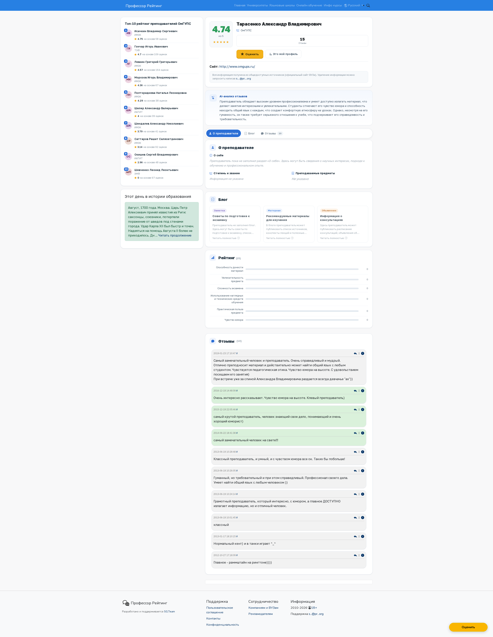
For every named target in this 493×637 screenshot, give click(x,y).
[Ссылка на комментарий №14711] (356, 517)
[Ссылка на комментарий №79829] (356, 432)
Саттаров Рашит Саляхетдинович (158, 139)
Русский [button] (354, 5)
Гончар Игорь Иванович (151, 46)
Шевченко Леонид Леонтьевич (156, 170)
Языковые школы (282, 5)
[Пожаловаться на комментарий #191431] (362, 409)
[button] (368, 5)
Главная (239, 5)
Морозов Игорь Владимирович (156, 77)
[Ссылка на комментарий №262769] (356, 353)
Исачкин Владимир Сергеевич (155, 31)
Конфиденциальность (222, 625)
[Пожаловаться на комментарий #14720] (362, 451)
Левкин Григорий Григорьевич (155, 61)
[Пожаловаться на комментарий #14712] (362, 493)
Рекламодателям (260, 614)
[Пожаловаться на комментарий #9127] (362, 555)
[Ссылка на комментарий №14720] (356, 451)
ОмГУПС (246, 30)
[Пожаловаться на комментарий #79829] (362, 432)
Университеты (257, 5)
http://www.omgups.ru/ (237, 66)
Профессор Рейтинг (144, 5)
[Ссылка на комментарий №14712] (356, 493)
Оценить (252, 54)
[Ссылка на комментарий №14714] (356, 470)
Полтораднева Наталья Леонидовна (160, 92)
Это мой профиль (285, 54)
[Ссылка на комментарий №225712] (356, 390)
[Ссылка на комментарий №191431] (356, 409)
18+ (314, 608)
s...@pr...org (243, 78)
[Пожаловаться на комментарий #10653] (362, 536)
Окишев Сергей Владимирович (156, 154)
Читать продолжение (174, 235)
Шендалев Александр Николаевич (159, 123)
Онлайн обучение (309, 5)
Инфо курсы (333, 5)
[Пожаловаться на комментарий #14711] (362, 517)
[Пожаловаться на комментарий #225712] (362, 390)
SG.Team (169, 611)
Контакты (213, 618)
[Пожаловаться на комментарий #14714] (362, 470)
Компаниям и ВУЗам (263, 608)
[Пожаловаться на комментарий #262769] (362, 353)
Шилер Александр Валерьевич (156, 108)
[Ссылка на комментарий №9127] (356, 555)
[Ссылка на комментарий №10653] (356, 536)
